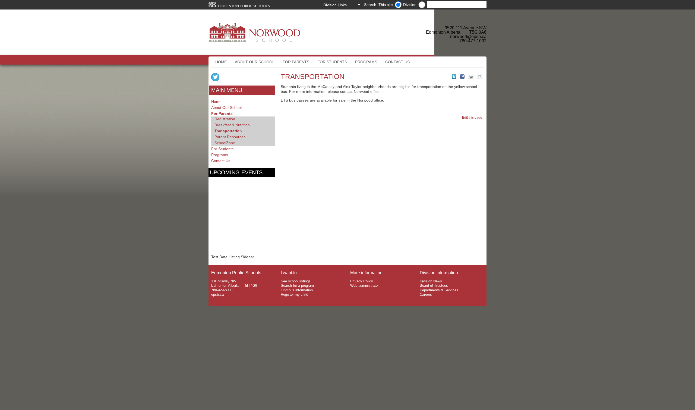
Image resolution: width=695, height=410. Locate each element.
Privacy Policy (361, 281)
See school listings (296, 281)
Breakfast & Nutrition (232, 125)
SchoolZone (224, 143)
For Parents (296, 62)
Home (221, 62)
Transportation (228, 131)
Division (409, 5)
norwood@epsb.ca (468, 36)
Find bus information (297, 290)
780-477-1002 (472, 41)
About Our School (254, 62)
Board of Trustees (434, 285)
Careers (426, 294)
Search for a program (297, 285)
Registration (224, 119)
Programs (366, 62)
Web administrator (364, 285)
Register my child (294, 294)
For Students (332, 62)
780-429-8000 (221, 290)
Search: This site (378, 5)
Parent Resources (229, 137)
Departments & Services (439, 290)
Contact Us (397, 62)
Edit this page (473, 117)
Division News (431, 281)
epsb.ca (217, 294)
